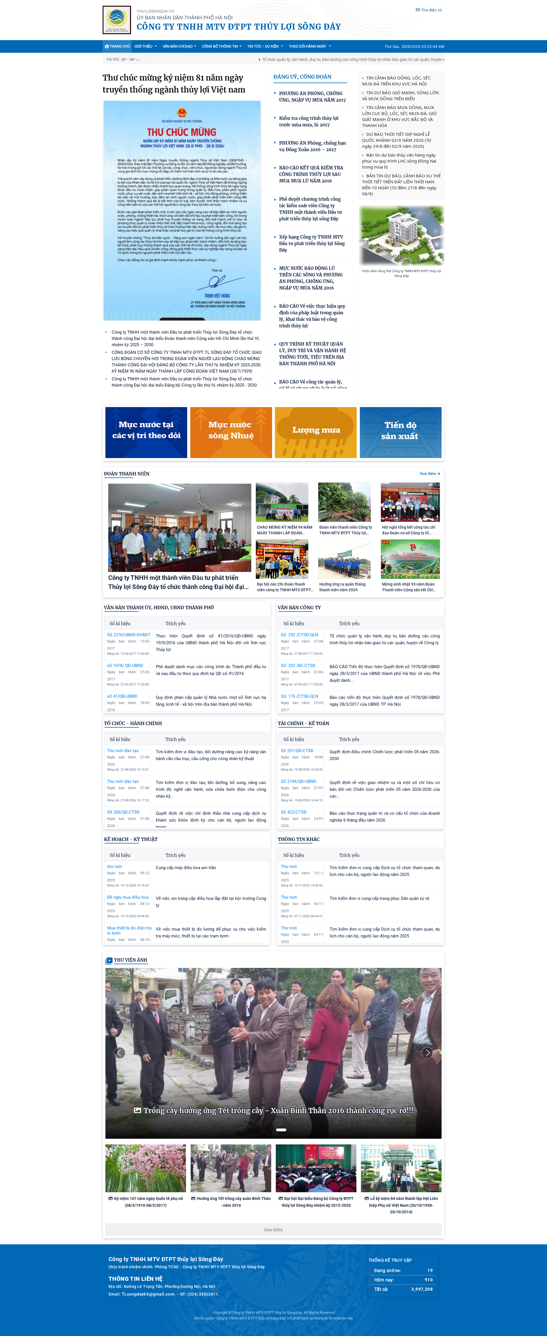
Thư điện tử (431, 10)
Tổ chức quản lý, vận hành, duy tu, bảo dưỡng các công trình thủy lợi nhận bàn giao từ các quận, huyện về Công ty (296, 59)
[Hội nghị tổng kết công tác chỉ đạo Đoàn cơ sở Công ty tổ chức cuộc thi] (410, 520)
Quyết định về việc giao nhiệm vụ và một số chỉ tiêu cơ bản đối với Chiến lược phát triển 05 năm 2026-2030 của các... (385, 789)
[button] (119, 1052)
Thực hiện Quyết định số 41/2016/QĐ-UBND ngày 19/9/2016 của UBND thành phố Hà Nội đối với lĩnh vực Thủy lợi (211, 642)
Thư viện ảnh (130, 960)
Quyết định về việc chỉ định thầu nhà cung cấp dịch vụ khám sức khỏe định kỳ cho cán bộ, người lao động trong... (211, 820)
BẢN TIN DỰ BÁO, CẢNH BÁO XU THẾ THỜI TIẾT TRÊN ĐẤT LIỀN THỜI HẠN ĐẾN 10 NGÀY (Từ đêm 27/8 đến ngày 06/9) (401, 184)
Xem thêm (428, 474)
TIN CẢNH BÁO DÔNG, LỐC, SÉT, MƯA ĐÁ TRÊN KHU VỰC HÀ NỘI (396, 81)
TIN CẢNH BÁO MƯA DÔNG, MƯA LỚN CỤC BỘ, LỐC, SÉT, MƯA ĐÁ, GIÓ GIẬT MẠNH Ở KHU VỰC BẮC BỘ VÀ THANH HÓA (399, 116)
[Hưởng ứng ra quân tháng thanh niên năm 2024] (344, 577)
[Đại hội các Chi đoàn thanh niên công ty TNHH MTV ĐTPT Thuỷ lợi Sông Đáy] (282, 577)
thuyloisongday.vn (155, 11)
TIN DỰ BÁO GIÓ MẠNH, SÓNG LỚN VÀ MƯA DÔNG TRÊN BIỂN (400, 95)
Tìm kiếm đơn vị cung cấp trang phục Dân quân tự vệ (379, 898)
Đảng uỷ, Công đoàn (302, 76)
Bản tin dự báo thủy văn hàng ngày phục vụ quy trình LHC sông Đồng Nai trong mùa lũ (399, 161)
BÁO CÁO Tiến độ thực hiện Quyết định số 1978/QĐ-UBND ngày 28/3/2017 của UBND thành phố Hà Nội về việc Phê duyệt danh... (385, 673)
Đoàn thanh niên (127, 474)
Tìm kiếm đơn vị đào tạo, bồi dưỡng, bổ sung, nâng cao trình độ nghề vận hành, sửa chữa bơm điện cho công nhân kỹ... (211, 789)
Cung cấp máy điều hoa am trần (186, 867)
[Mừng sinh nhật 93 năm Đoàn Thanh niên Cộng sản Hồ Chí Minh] (410, 577)
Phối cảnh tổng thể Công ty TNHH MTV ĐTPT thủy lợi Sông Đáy (401, 273)
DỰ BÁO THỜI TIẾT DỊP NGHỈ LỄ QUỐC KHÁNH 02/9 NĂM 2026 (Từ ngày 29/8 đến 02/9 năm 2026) (396, 140)
